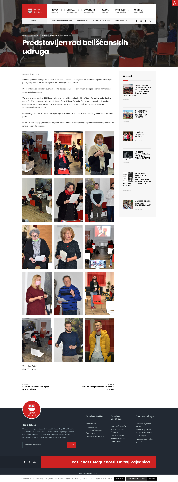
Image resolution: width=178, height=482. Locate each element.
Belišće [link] (105, 11)
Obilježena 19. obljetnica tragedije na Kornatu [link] (141, 114)
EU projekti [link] (121, 11)
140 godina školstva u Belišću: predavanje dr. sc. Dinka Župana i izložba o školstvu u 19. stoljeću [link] (137, 179)
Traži (72, 444)
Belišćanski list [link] (82, 21)
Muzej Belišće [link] (116, 441)
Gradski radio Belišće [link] (101, 21)
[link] (175, 3)
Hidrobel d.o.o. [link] (91, 427)
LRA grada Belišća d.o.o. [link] (95, 436)
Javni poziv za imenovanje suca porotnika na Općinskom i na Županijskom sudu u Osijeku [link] (137, 90)
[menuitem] (57, 10)
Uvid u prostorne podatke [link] (61, 21)
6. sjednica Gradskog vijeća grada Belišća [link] (35, 387)
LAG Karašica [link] (141, 436)
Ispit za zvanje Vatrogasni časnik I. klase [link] (98, 387)
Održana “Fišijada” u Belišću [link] (140, 134)
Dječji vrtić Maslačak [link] (119, 426)
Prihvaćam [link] (119, 479)
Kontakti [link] (139, 11)
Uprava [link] (72, 11)
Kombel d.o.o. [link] (91, 423)
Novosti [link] (55, 11)
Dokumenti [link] (89, 11)
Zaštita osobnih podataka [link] (88, 473)
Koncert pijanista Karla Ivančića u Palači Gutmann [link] (143, 155)
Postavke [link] (152, 479)
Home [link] (24, 35)
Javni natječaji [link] (120, 21)
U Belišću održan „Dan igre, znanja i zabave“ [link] (143, 203)
